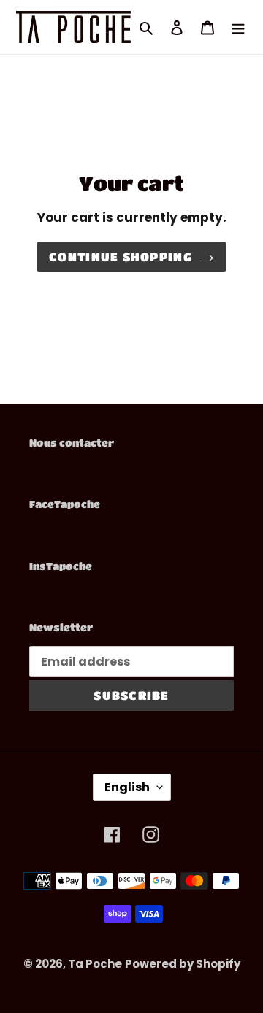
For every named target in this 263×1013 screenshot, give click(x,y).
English (127, 787)
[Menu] (238, 26)
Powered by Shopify (182, 963)
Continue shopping (120, 256)
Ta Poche (95, 963)
